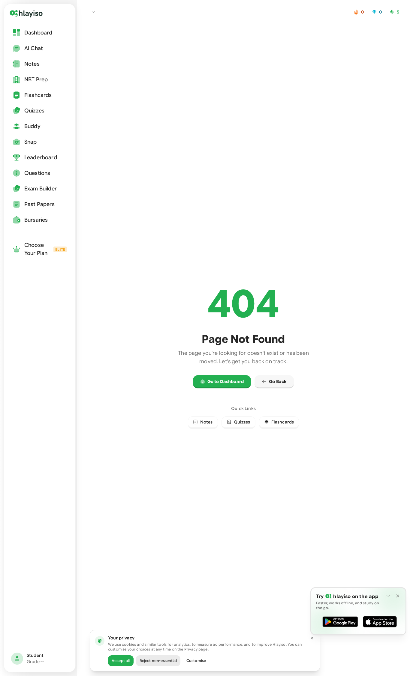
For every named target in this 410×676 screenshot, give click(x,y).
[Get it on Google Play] (340, 622)
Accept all (121, 660)
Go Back (278, 381)
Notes (206, 422)
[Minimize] (388, 596)
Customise (196, 660)
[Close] (312, 638)
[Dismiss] (397, 596)
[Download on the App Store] (380, 621)
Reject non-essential (158, 660)
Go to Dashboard (225, 381)
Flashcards (282, 422)
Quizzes (242, 422)
